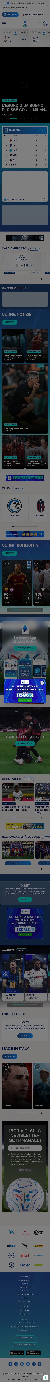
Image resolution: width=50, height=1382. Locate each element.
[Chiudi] (42, 683)
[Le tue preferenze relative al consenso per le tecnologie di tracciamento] (45, 1377)
